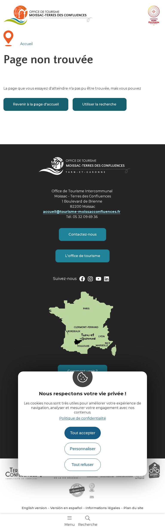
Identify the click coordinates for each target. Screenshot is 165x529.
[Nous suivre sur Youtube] (98, 279)
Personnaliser (82, 448)
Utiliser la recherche (99, 104)
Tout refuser (82, 464)
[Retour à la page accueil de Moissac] (47, 15)
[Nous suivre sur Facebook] (82, 279)
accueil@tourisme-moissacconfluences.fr (81, 212)
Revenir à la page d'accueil (36, 104)
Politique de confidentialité (82, 418)
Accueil (26, 44)
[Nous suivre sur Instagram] (90, 279)
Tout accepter (82, 433)
